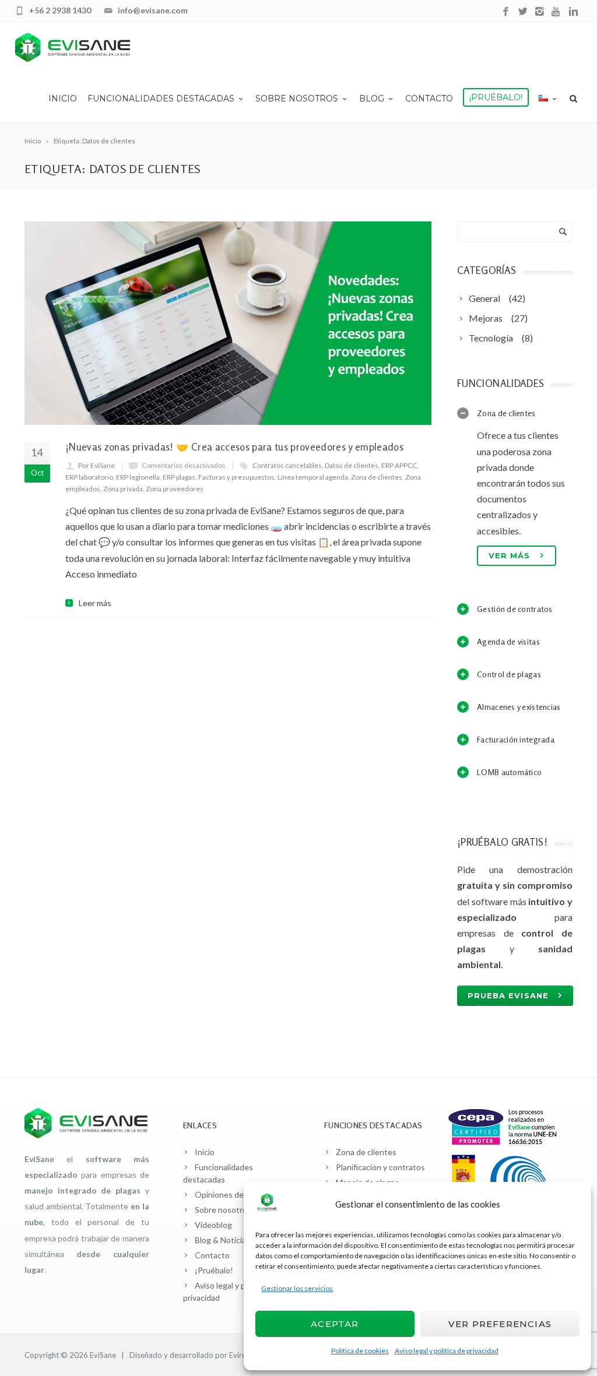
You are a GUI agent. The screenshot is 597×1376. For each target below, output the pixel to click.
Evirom (241, 1355)
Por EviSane (96, 465)
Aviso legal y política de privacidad (446, 1350)
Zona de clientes (376, 477)
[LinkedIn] (573, 11)
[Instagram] (539, 11)
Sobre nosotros (296, 98)
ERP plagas (179, 477)
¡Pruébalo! (495, 97)
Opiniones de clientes (235, 1194)
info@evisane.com (153, 10)
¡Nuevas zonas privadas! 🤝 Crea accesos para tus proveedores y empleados (234, 447)
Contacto (429, 98)
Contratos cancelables (287, 465)
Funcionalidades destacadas (160, 98)
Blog (371, 98)
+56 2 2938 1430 (60, 10)
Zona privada (123, 488)
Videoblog (213, 1225)
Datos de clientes (351, 465)
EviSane (103, 1355)
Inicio (62, 98)
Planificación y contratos (380, 1167)
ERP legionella (138, 477)
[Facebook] (505, 11)
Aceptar (335, 1323)
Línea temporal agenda (313, 477)
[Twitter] (522, 11)
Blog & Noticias (222, 1240)
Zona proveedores (174, 488)
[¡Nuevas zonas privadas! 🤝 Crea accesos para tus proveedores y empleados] (227, 323)
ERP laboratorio (89, 477)
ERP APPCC (399, 465)
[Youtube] (556, 11)
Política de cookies (360, 1350)
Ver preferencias (500, 1323)
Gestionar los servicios (297, 1288)
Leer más (95, 603)
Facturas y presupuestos (236, 477)
